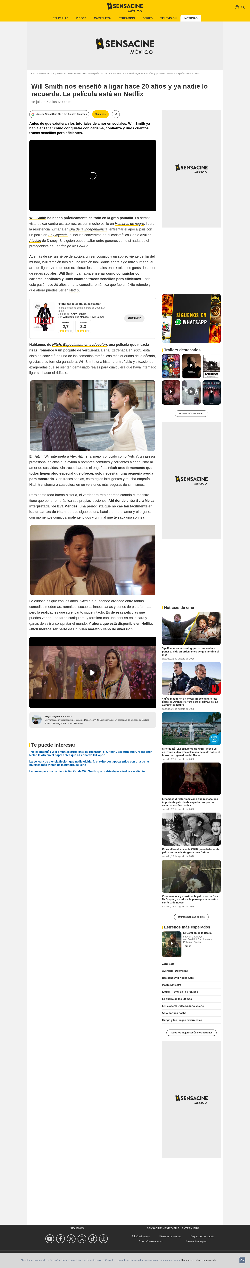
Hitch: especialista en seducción (80, 303)
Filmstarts (165, 1236)
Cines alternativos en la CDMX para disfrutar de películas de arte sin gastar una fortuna (190, 851)
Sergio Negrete (52, 716)
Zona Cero (168, 963)
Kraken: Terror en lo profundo (180, 991)
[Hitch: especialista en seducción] (44, 316)
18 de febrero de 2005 (89, 307)
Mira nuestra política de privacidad (199, 1260)
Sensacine (192, 1241)
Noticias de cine (72, 73)
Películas (60, 18)
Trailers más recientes (191, 413)
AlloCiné (137, 1236)
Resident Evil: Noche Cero (178, 977)
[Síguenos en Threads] (104, 1238)
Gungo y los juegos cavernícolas (182, 1020)
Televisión (168, 18)
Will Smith (68, 317)
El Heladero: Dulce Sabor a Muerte (183, 1006)
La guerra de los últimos (177, 998)
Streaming (127, 18)
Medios (65, 323)
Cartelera (102, 18)
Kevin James (97, 317)
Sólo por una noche (174, 1013)
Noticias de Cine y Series (51, 73)
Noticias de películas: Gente (96, 73)
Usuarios (83, 323)
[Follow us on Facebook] (61, 1238)
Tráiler (187, 946)
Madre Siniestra (171, 984)
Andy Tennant (78, 314)
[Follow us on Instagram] (83, 1238)
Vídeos (81, 18)
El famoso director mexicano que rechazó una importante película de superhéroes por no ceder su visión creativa (190, 802)
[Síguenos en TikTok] (93, 1238)
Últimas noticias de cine (191, 917)
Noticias (190, 18)
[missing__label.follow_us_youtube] (50, 1238)
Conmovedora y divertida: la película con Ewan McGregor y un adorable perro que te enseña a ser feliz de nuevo (190, 899)
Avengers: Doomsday (175, 970)
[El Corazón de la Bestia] (171, 944)
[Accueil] (125, 7)
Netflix (74, 290)
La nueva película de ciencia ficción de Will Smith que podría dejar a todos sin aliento (87, 771)
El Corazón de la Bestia (197, 932)
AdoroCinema (147, 1241)
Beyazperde (198, 1236)
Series (148, 18)
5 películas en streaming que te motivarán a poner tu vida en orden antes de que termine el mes (190, 651)
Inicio (33, 73)
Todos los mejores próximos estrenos (191, 1032)
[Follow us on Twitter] (72, 1238)
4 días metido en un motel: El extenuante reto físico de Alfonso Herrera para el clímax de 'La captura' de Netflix (190, 701)
